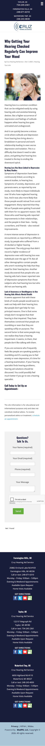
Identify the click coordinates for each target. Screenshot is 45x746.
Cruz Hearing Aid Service (14, 62)
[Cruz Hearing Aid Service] (23, 30)
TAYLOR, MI (22, 2)
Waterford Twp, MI (22, 665)
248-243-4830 (23, 19)
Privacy (14, 726)
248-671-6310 (23, 12)
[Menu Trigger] (42, 4)
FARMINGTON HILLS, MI (22, 9)
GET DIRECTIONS (22, 594)
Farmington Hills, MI (23, 558)
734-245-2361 (23, 5)
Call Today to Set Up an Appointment (16, 387)
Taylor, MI (22, 611)
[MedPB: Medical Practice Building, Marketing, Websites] (17, 729)
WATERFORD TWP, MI (22, 16)
